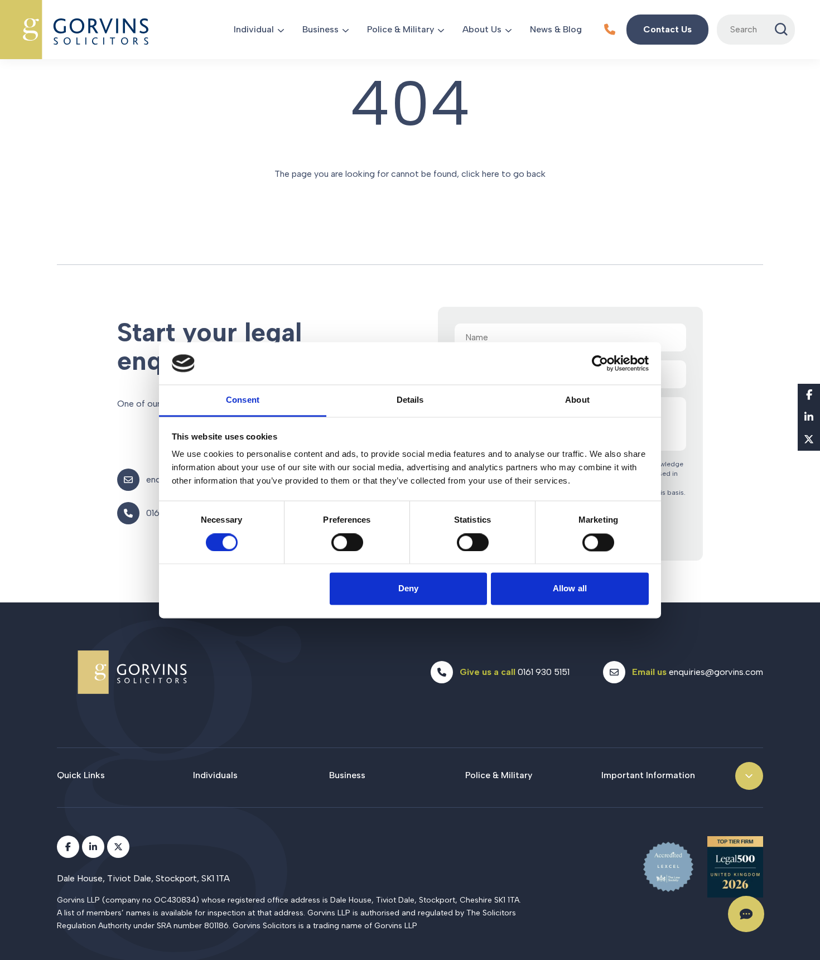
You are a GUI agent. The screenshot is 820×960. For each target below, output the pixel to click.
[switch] (347, 542)
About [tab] (577, 400)
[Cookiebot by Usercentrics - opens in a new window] (600, 363)
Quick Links (81, 775)
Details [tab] (410, 400)
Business (320, 29)
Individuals (215, 775)
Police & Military (400, 29)
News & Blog (556, 29)
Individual (254, 29)
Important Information (648, 775)
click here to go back (503, 173)
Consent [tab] (242, 400)
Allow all (570, 589)
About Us (481, 29)
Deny (408, 589)
